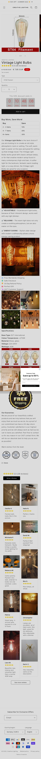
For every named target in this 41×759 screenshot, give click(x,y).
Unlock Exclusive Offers (30, 385)
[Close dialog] (39, 369)
